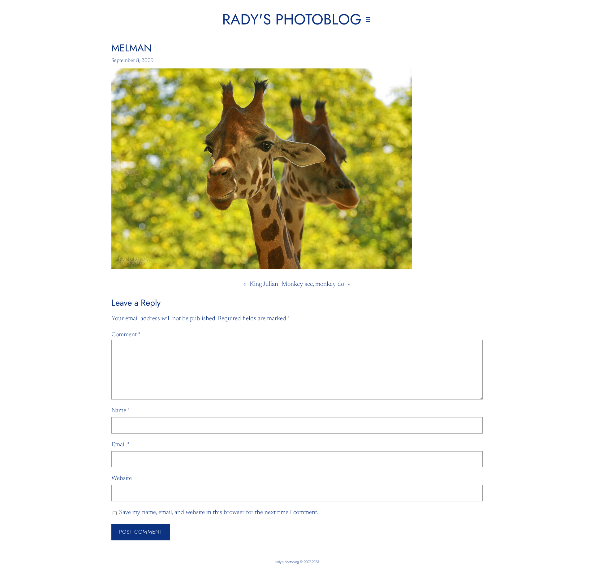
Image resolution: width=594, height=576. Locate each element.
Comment (125, 335)
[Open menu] (368, 19)
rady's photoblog (291, 19)
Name (120, 411)
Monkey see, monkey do (313, 284)
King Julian (264, 284)
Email (120, 445)
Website (121, 478)
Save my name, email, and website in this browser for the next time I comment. (218, 512)
